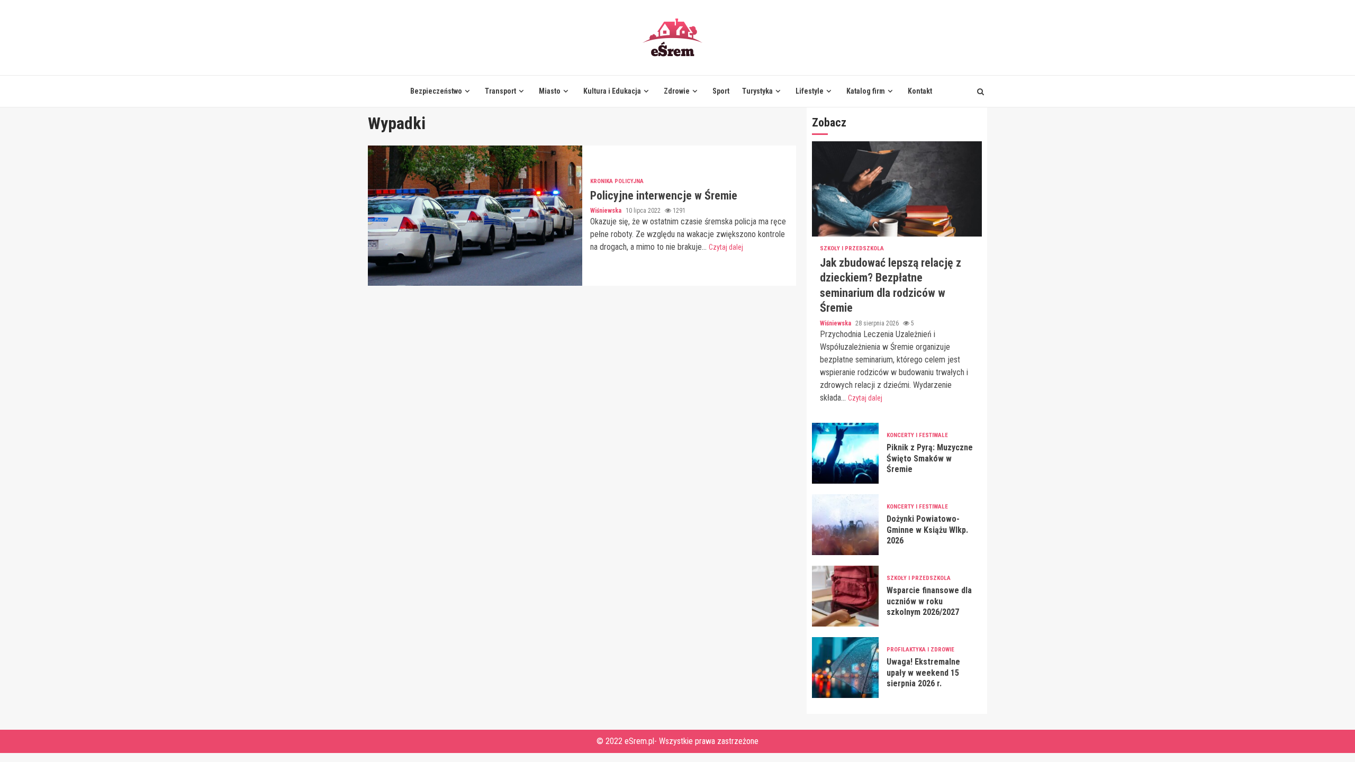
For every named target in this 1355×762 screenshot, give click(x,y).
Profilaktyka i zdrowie (920, 649)
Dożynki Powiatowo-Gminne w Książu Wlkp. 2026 (845, 524)
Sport (720, 91)
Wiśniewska (606, 210)
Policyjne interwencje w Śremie (475, 216)
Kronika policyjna (617, 181)
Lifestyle (810, 91)
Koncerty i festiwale (917, 435)
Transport (500, 91)
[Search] (980, 91)
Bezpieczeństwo (436, 91)
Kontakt (920, 91)
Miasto (550, 91)
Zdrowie (677, 91)
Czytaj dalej (726, 247)
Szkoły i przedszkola (852, 248)
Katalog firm (865, 91)
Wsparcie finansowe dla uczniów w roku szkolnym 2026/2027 (845, 596)
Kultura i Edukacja (612, 91)
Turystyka (757, 91)
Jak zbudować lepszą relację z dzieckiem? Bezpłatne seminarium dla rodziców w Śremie (897, 189)
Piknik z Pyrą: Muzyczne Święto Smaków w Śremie (845, 453)
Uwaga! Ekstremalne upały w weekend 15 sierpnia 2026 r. (845, 667)
